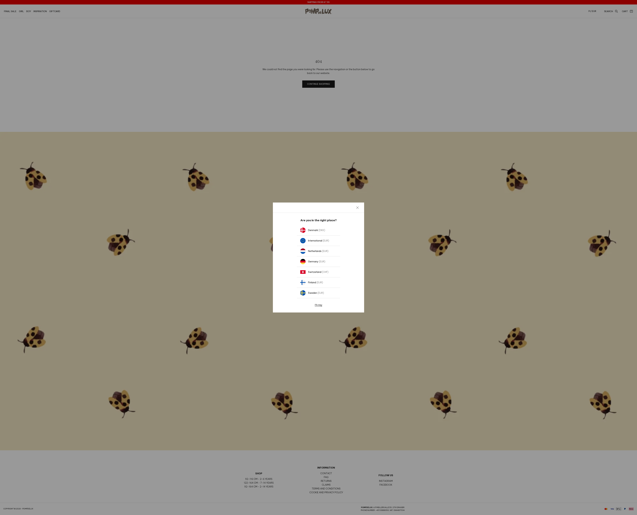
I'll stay (318, 305)
